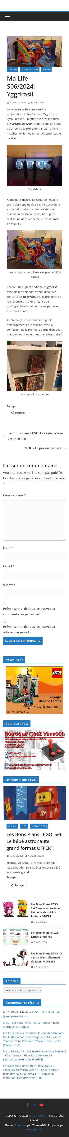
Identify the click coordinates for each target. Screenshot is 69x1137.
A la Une (12, 69)
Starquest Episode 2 (16, 1027)
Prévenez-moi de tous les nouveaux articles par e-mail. (29, 629)
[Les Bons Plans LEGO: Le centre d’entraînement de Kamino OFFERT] (15, 960)
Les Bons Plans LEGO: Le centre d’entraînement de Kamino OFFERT (46, 957)
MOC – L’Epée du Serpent (43, 448)
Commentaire (14, 495)
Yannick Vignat (38, 102)
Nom (8, 548)
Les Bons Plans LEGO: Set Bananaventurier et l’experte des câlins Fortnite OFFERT (46, 910)
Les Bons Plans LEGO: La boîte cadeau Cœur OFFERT (35, 436)
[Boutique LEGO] (34, 750)
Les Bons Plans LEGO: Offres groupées (45, 935)
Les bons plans (39, 826)
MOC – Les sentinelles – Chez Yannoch (27, 1022)
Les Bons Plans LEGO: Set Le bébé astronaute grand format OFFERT (34, 841)
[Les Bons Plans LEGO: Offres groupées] (15, 937)
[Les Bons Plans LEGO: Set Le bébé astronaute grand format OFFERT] (34, 803)
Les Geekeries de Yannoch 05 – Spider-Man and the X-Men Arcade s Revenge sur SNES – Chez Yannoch (33, 1037)
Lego (23, 826)
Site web (9, 585)
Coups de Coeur (30, 69)
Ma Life (46, 69)
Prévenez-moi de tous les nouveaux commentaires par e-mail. (29, 611)
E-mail (8, 566)
